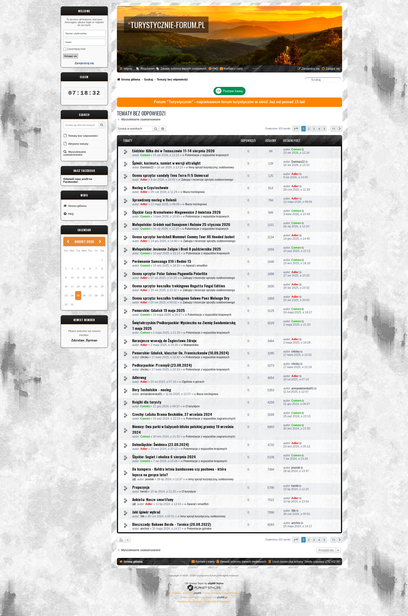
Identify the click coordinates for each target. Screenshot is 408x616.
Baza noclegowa (194, 192)
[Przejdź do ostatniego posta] (303, 149)
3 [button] (314, 129)
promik (149, 479)
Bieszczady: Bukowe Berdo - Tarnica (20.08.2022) (171, 524)
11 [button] (333, 129)
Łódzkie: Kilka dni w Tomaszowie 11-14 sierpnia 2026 (173, 150)
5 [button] (324, 129)
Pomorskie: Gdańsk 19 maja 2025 (158, 310)
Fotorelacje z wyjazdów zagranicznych (210, 418)
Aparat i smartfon (197, 265)
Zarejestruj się (84, 63)
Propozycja (140, 487)
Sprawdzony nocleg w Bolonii (154, 200)
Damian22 (147, 167)
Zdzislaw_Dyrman (84, 340)
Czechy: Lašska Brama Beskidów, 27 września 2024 (172, 414)
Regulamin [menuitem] (147, 68)
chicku (144, 357)
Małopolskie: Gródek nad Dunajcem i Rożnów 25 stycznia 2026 (181, 224)
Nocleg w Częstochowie (150, 187)
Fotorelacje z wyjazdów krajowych (207, 155)
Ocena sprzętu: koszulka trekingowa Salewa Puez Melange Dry (180, 298)
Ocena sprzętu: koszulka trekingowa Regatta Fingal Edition (178, 286)
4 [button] (319, 129)
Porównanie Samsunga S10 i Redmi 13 (161, 261)
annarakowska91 (151, 394)
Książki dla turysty (146, 402)
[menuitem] (213, 69)
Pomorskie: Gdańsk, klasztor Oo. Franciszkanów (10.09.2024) (180, 353)
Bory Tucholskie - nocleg (151, 389)
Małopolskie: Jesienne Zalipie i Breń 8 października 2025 (176, 249)
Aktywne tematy (78, 143)
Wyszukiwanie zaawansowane (74, 153)
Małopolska (191, 345)
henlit (143, 491)
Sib (142, 516)
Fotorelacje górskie (199, 528)
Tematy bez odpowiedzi (83, 135)
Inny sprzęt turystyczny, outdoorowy (211, 167)
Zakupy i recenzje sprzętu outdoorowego (207, 179)
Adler (144, 179)
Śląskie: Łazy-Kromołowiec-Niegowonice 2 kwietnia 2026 (176, 212)
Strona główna (77, 205)
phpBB (197, 593)
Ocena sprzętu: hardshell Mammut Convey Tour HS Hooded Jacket (183, 236)
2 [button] (309, 129)
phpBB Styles (216, 583)
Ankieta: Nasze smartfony (152, 499)
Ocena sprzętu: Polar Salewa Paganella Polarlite (169, 273)
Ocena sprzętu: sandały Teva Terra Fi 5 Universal (170, 175)
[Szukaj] (102, 125)
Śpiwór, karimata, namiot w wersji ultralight (166, 163)
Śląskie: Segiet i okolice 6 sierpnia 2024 (164, 456)
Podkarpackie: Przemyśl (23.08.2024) (162, 365)
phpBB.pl (222, 597)
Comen (145, 155)
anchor (144, 528)
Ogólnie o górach (193, 381)
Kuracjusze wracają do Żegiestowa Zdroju (164, 340)
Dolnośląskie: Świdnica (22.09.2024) (160, 444)
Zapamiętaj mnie (76, 48)
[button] (295, 129)
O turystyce (193, 406)
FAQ (71, 213)
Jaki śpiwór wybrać (146, 512)
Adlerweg (139, 377)
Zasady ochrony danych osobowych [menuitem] (184, 68)
